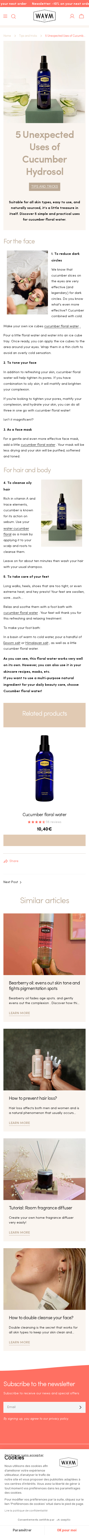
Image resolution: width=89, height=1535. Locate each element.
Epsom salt (11, 643)
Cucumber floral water (44, 815)
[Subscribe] (80, 1407)
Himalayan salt (36, 643)
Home (7, 35)
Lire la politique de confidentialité (26, 1510)
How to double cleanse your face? (41, 1318)
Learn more (19, 1012)
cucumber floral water (61, 326)
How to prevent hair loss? (33, 1098)
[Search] (12, 16)
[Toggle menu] (5, 16)
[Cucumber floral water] (44, 768)
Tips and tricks (28, 35)
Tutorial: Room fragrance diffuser (40, 1208)
